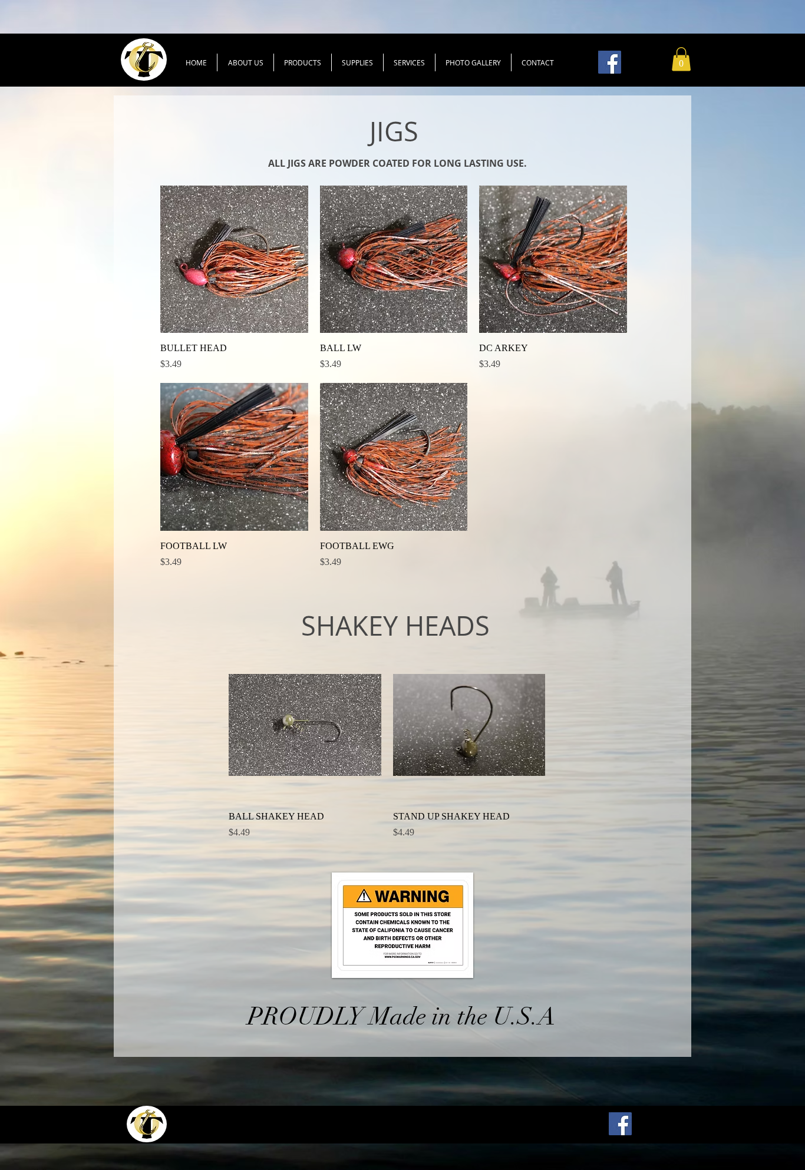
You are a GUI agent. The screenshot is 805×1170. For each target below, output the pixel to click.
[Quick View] (234, 259)
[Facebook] (609, 62)
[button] (302, 62)
